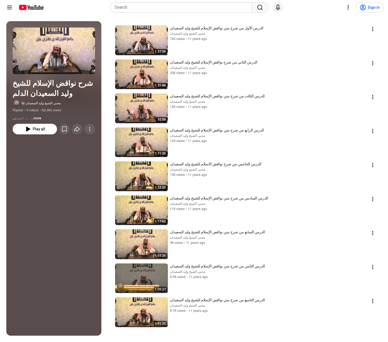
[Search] (260, 7)
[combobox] (182, 7)
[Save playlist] (64, 129)
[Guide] (9, 7)
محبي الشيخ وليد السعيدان (187, 33)
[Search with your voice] (278, 7)
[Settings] (348, 7)
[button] (54, 51)
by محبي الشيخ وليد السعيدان (41, 103)
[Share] (77, 129)
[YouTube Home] (31, 7)
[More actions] (89, 129)
